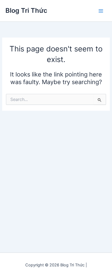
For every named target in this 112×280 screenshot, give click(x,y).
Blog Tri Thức (26, 10)
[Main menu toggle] (101, 11)
